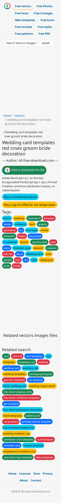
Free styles (45, 27)
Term (36, 473)
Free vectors (23, 6)
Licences (24, 473)
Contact (36, 480)
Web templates (25, 20)
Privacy (48, 473)
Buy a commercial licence (20, 197)
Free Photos (45, 6)
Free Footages (43, 13)
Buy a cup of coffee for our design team (29, 205)
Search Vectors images (21, 43)
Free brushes (23, 27)
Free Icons (47, 20)
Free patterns (24, 34)
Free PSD (44, 34)
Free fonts (21, 13)
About (24, 480)
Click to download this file (27, 170)
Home (7, 116)
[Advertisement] (30, 81)
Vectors (20, 116)
